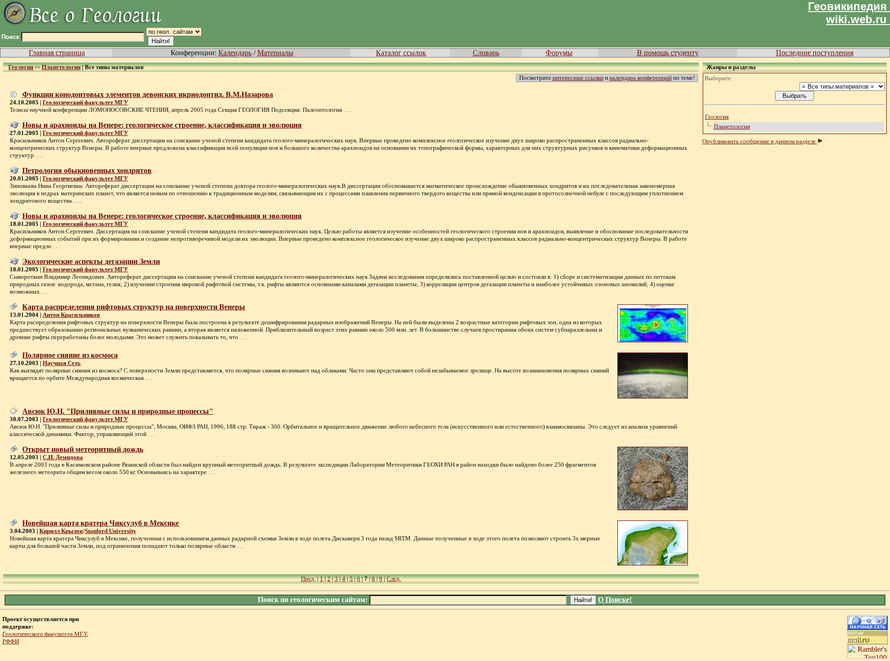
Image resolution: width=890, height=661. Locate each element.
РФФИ (10, 641)
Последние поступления (814, 53)
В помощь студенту (668, 53)
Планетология (732, 126)
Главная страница (57, 53)
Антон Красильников (71, 314)
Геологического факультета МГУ (44, 633)
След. (394, 578)
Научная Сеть (62, 362)
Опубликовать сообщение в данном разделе (759, 141)
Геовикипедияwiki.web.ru (847, 13)
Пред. (308, 578)
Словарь (486, 53)
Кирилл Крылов (61, 530)
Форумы (559, 53)
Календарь (235, 53)
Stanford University (110, 530)
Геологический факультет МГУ (85, 102)
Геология (717, 116)
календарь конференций (641, 77)
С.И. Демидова (63, 457)
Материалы (275, 53)
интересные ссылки (578, 77)
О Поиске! (615, 599)
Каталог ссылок (401, 53)
